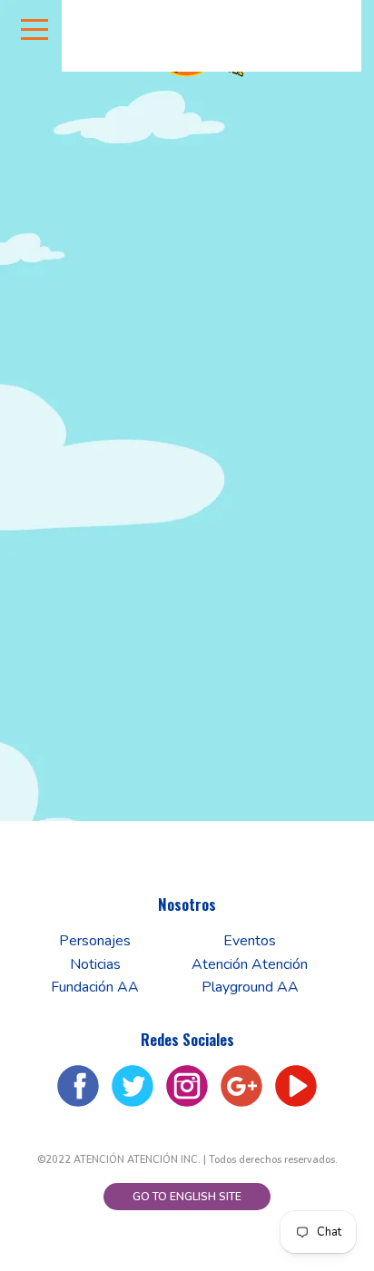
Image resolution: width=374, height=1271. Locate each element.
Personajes (95, 941)
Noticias (95, 964)
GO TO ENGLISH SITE (187, 1196)
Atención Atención (250, 964)
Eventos (249, 941)
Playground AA (250, 987)
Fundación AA (95, 987)
